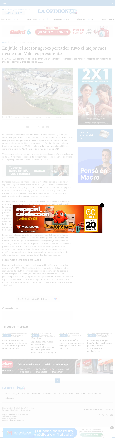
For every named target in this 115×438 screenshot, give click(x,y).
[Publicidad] (57, 206)
